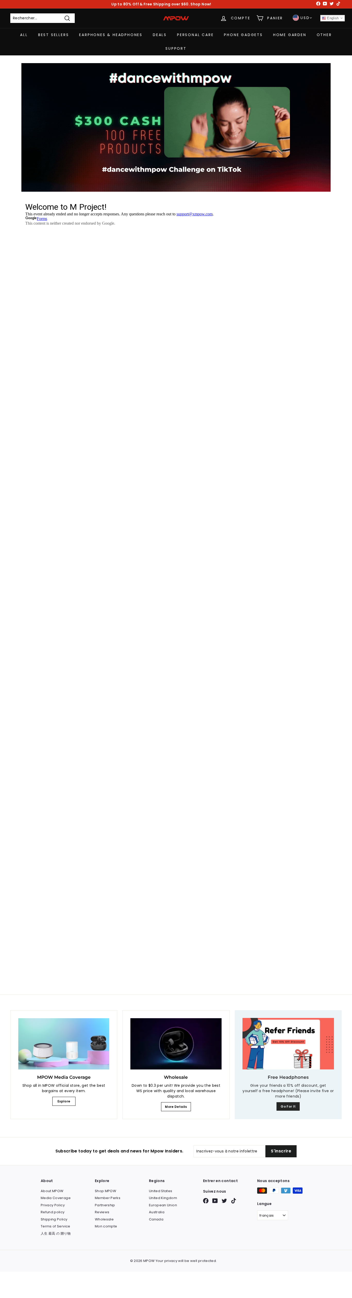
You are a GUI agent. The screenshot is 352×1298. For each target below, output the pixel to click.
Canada (156, 1219)
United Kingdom (163, 1197)
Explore (63, 1101)
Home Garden (289, 34)
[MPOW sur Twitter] (224, 1200)
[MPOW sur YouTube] (215, 1200)
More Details (176, 1107)
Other (324, 34)
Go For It (288, 1106)
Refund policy (53, 1212)
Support (176, 48)
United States (160, 1191)
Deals (160, 34)
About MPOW (52, 1191)
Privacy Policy (53, 1205)
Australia (156, 1212)
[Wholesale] (175, 1043)
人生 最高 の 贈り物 (56, 1233)
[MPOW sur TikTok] (233, 1200)
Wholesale (104, 1219)
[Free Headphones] (288, 1043)
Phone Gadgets (243, 34)
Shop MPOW (105, 1191)
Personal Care (195, 34)
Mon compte (106, 1226)
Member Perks (107, 1197)
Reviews (102, 1212)
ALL (24, 34)
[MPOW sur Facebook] (205, 1200)
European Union (163, 1205)
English (332, 18)
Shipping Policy (54, 1219)
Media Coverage (56, 1197)
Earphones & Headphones (111, 34)
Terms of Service (55, 1226)
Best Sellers (53, 34)
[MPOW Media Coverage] (63, 1043)
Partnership (105, 1205)
